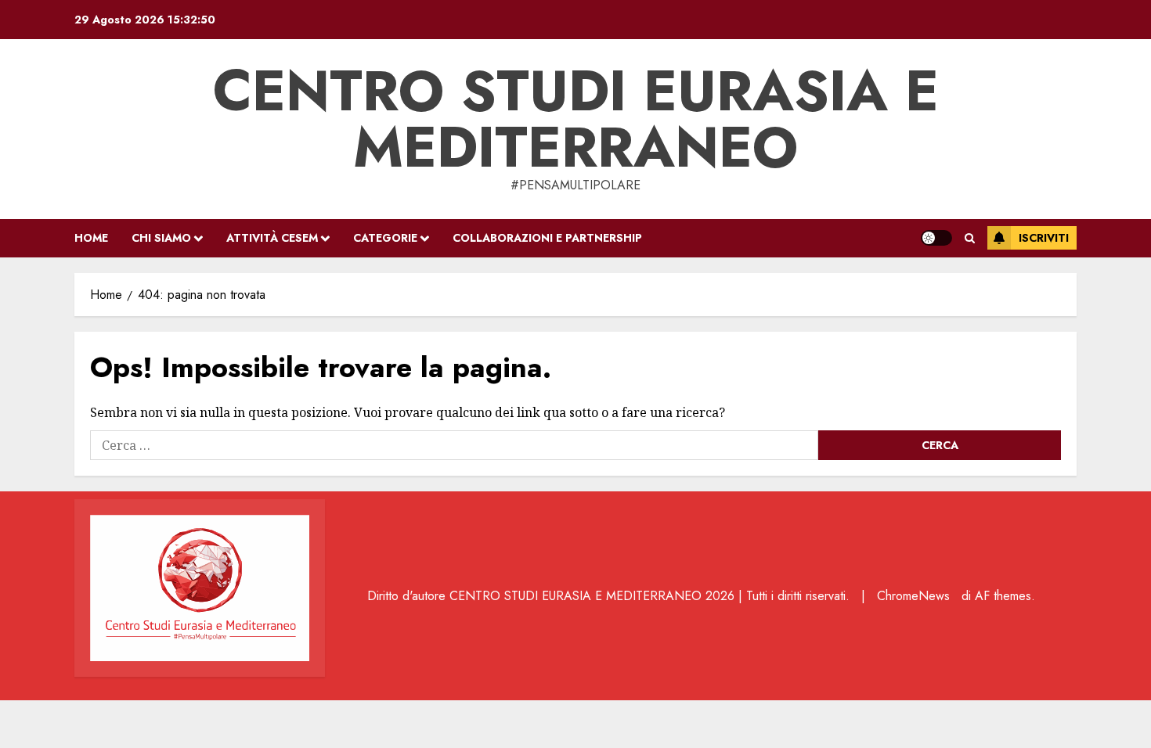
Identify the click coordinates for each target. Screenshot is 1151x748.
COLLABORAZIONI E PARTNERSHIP (547, 238)
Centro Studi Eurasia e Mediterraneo (576, 119)
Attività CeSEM (272, 238)
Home (91, 238)
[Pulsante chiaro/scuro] (936, 238)
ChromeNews (913, 596)
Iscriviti (1044, 238)
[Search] (970, 238)
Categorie (385, 238)
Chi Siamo (161, 238)
